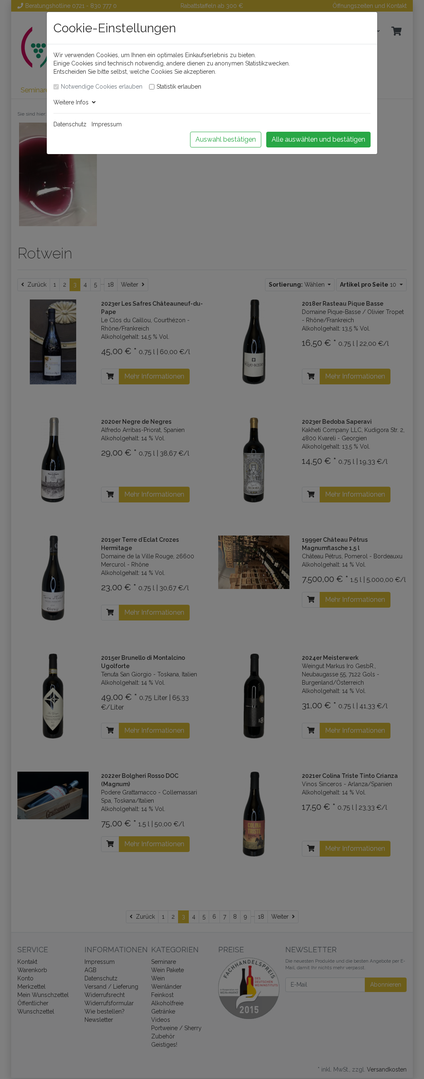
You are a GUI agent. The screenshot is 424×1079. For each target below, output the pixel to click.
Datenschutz (70, 124)
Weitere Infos (72, 102)
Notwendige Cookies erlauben (101, 86)
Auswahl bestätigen (225, 139)
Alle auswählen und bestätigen (318, 139)
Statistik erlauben (179, 86)
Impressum (107, 124)
